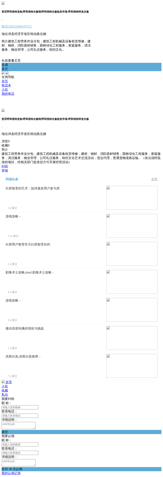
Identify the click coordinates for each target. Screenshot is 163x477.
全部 (154, 179)
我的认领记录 (11, 473)
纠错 (5, 166)
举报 (5, 170)
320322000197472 (17, 26)
